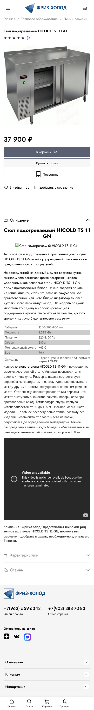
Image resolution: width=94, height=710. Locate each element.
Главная (9, 18)
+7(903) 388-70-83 (66, 608)
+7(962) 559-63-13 (22, 608)
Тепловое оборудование (39, 18)
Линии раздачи (75, 18)
